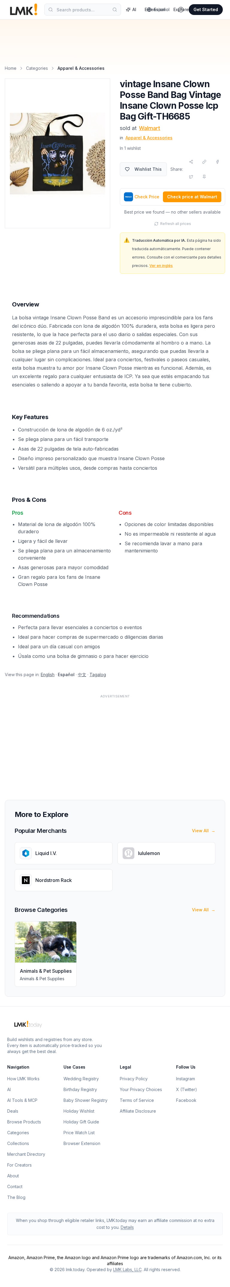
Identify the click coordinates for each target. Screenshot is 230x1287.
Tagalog (98, 674)
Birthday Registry (80, 1089)
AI (134, 9)
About (13, 1175)
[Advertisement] (115, 744)
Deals (12, 1111)
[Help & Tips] (180, 9)
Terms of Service (137, 1100)
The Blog (16, 1197)
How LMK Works (23, 1078)
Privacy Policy (134, 1078)
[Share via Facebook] (217, 161)
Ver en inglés (161, 265)
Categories (37, 68)
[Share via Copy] (204, 161)
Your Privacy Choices (141, 1089)
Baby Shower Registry (85, 1100)
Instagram (185, 1078)
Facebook (186, 1100)
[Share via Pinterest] (204, 176)
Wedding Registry (81, 1078)
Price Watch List (79, 1132)
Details (127, 1227)
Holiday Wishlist (78, 1111)
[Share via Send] (191, 161)
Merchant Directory (26, 1154)
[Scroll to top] (216, 1275)
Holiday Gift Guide (81, 1121)
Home (10, 68)
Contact (14, 1186)
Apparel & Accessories (148, 137)
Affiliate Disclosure (138, 1111)
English (48, 674)
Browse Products (24, 1121)
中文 (82, 674)
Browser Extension (81, 1143)
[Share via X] (191, 176)
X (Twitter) (186, 1089)
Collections (18, 1143)
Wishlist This (148, 169)
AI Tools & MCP (22, 1100)
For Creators (19, 1164)
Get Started (205, 9)
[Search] (115, 9)
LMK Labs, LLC (127, 1269)
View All (203, 830)
